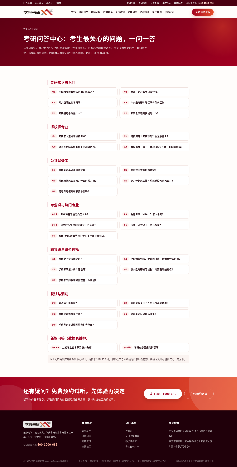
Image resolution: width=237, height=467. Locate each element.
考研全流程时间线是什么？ (142, 113)
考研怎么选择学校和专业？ (70, 136)
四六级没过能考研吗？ (67, 102)
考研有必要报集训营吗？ (142, 347)
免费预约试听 (203, 12)
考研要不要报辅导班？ (67, 258)
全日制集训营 (132, 435)
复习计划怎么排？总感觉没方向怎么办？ (149, 180)
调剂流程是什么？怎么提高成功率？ (146, 303)
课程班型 (83, 12)
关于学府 (157, 12)
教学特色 (108, 12)
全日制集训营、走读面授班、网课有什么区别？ (152, 258)
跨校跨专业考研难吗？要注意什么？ (146, 136)
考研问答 (131, 3)
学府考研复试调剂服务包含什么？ (73, 324)
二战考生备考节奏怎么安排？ (73, 347)
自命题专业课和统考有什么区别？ (74, 225)
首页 (73, 12)
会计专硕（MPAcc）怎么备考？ (144, 214)
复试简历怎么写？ (65, 303)
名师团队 (96, 12)
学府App (167, 3)
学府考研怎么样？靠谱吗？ (70, 269)
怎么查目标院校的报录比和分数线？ (74, 147)
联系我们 (169, 12)
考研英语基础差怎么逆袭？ (70, 169)
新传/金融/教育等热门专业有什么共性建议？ (79, 235)
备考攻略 (155, 3)
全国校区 (120, 12)
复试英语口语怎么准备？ (140, 313)
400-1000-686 (206, 3)
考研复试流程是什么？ (67, 313)
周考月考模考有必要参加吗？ (71, 191)
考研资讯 (143, 3)
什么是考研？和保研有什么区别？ (145, 102)
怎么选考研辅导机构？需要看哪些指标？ (149, 269)
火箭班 (128, 430)
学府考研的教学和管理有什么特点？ (74, 280)
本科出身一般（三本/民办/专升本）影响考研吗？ (153, 147)
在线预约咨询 (199, 394)
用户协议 (94, 461)
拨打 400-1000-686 (163, 394)
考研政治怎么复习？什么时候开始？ (74, 180)
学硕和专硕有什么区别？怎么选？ (73, 91)
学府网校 (178, 3)
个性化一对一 (132, 446)
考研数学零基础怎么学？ (140, 169)
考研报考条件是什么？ (67, 113)
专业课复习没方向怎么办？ (70, 214)
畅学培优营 (131, 441)
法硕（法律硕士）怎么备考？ (143, 225)
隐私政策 (83, 461)
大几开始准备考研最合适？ (142, 91)
